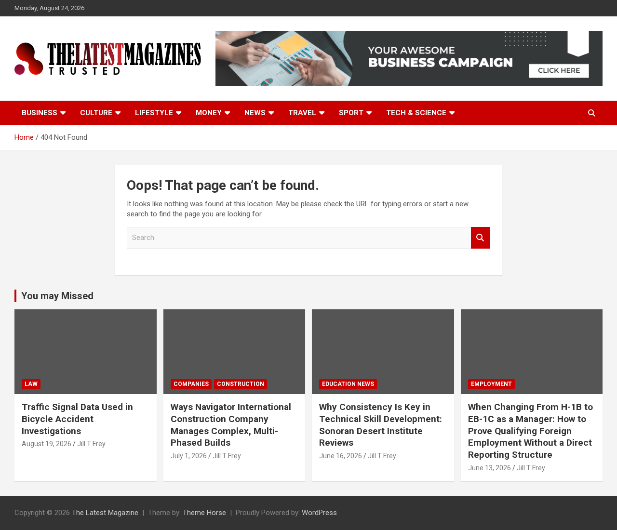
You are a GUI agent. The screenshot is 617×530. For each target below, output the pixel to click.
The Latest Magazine (105, 512)
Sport (351, 112)
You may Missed (57, 296)
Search (480, 238)
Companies (191, 384)
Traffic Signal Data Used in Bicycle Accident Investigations (77, 418)
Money (209, 112)
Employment (491, 384)
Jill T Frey (91, 444)
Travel (302, 112)
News (255, 112)
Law (31, 384)
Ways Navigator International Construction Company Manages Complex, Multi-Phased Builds (231, 424)
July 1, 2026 (189, 456)
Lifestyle (154, 112)
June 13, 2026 (489, 468)
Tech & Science (416, 112)
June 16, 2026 (340, 456)
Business (39, 112)
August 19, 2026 (46, 444)
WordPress (319, 512)
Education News (348, 384)
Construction (240, 384)
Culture (96, 112)
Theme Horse (204, 512)
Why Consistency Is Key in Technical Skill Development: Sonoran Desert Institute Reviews (380, 424)
